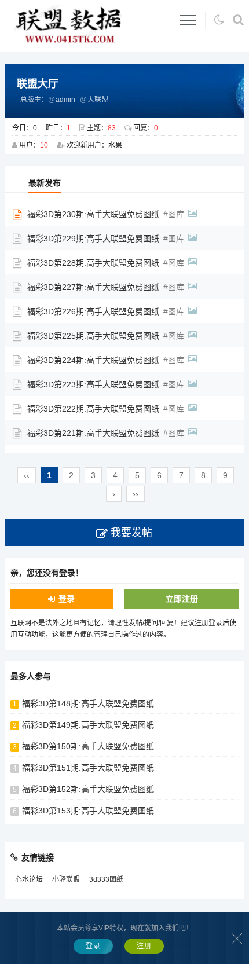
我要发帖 (131, 532)
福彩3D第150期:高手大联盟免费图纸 (88, 746)
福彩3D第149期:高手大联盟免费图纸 (88, 725)
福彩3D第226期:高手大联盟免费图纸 (93, 311)
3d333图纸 (106, 879)
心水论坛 (29, 879)
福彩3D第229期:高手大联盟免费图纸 (93, 238)
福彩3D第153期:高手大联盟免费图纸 (88, 810)
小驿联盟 (66, 879)
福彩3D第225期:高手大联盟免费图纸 (93, 335)
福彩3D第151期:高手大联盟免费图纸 (88, 767)
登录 (66, 598)
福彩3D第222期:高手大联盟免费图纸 (93, 408)
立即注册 (182, 598)
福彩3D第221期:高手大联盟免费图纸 (93, 433)
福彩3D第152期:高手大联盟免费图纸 (88, 789)
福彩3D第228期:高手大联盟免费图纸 (93, 262)
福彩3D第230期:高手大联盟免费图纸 (93, 214)
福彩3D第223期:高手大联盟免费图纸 (93, 384)
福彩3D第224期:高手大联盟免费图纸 (93, 360)
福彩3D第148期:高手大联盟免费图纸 (88, 703)
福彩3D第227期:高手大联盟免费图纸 (93, 287)
